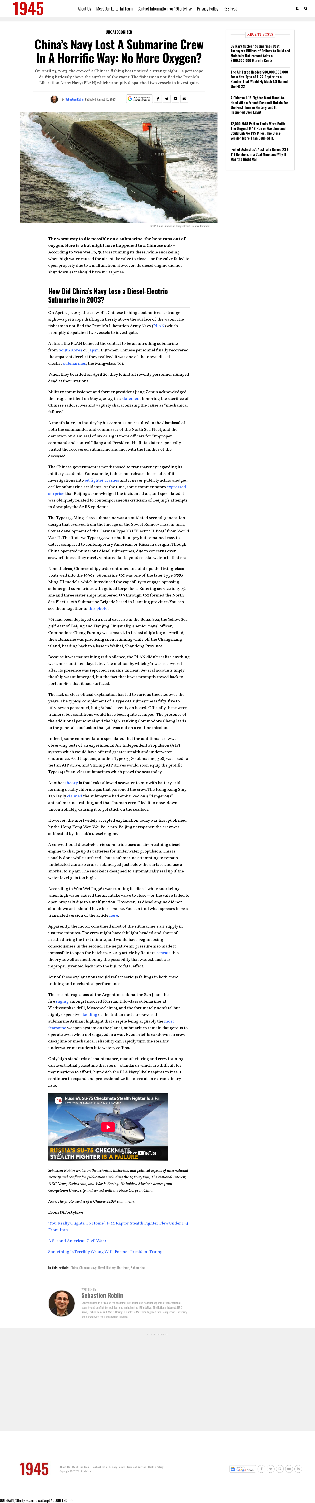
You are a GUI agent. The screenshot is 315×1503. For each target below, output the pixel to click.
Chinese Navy (87, 1268)
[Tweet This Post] (167, 99)
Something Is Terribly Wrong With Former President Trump (105, 1252)
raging (62, 1001)
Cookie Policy (155, 1467)
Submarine (138, 1268)
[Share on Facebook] (158, 99)
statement (131, 399)
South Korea (70, 350)
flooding (89, 1015)
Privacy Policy (207, 8)
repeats (163, 953)
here (113, 916)
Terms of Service (136, 1467)
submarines (74, 364)
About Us (84, 8)
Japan (93, 350)
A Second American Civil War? (78, 1241)
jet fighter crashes (101, 480)
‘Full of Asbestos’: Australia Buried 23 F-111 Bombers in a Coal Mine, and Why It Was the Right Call (260, 154)
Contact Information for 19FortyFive (165, 8)
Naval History (107, 1268)
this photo (97, 609)
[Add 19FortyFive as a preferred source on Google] (139, 98)
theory (71, 783)
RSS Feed (230, 8)
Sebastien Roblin (74, 99)
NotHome (123, 1268)
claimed (74, 796)
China (74, 1268)
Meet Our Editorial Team (114, 8)
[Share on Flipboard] (175, 99)
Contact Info (99, 1467)
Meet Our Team (81, 1467)
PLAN (159, 326)
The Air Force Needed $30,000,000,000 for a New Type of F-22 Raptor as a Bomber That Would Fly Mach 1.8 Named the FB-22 (259, 79)
